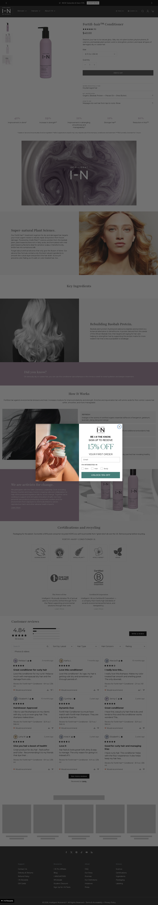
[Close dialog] (119, 427)
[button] (7, 901)
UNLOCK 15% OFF (100, 475)
